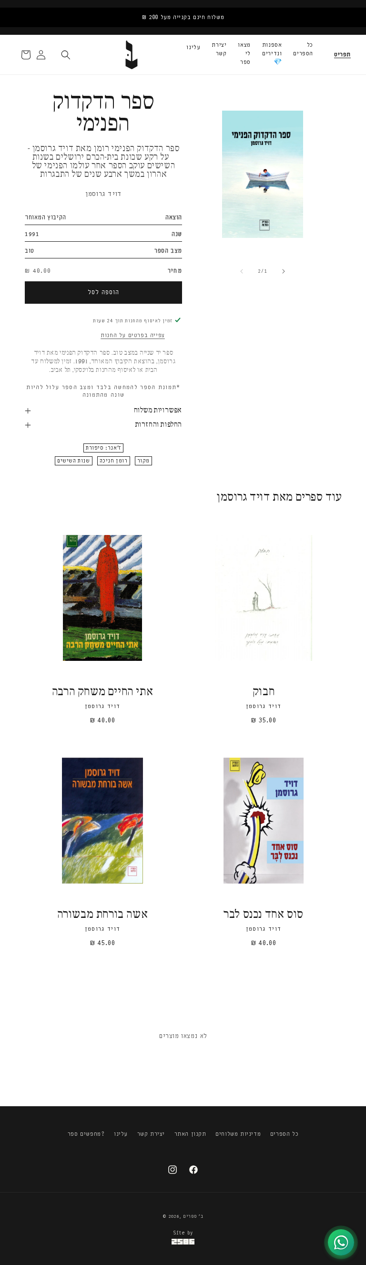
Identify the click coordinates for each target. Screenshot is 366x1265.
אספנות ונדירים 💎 (272, 53)
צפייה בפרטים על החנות (133, 335)
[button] (342, 54)
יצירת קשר (219, 49)
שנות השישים (73, 461)
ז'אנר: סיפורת (103, 448)
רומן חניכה (114, 461)
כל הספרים (303, 49)
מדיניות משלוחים (238, 1134)
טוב (29, 250)
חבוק (263, 692)
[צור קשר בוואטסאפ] (341, 1242)
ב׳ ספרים (193, 1216)
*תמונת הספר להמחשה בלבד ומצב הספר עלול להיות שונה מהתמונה (103, 391)
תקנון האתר (190, 1134)
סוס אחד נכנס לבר (264, 914)
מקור (143, 461)
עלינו (193, 47)
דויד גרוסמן (103, 194)
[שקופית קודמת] (241, 271)
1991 (32, 233)
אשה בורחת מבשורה (102, 914)
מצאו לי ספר (244, 53)
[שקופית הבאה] (283, 271)
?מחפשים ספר (86, 1134)
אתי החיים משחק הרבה (102, 692)
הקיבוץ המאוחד (45, 217)
